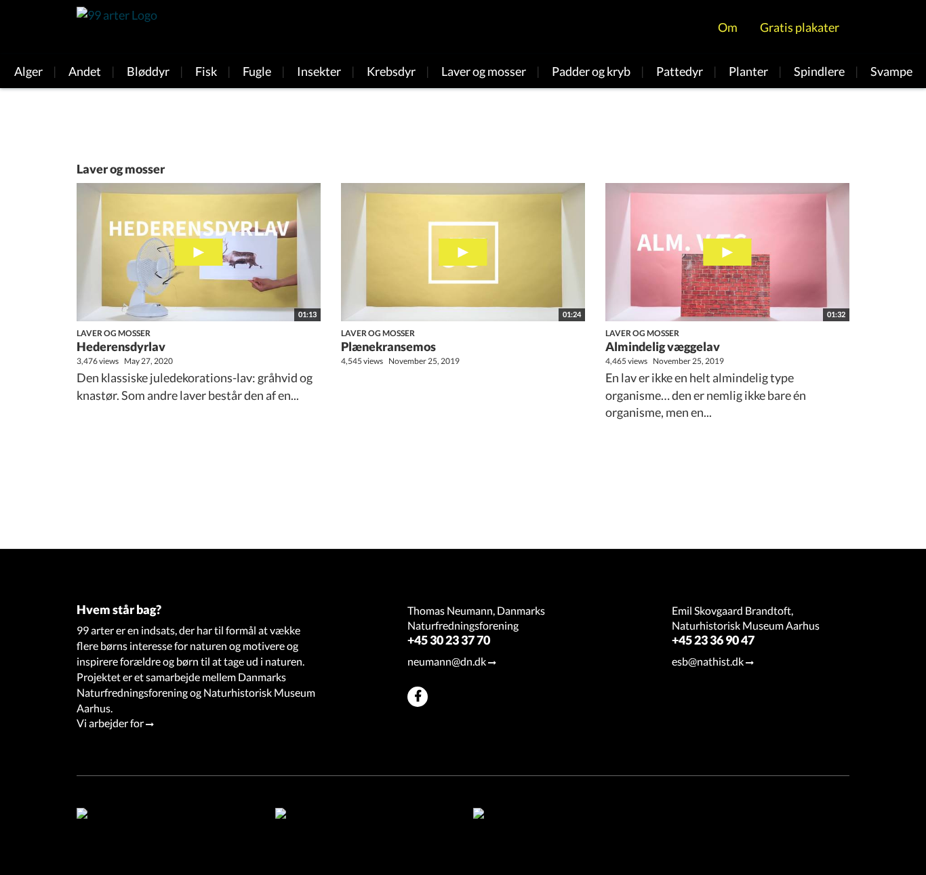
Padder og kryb (591, 71)
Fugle (257, 71)
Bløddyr (148, 71)
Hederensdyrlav (121, 346)
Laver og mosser (483, 71)
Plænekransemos (388, 346)
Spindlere (819, 71)
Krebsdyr (391, 71)
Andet (84, 71)
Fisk (206, 71)
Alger (28, 71)
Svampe (891, 71)
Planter (748, 71)
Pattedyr (679, 71)
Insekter (319, 71)
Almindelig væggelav (662, 346)
